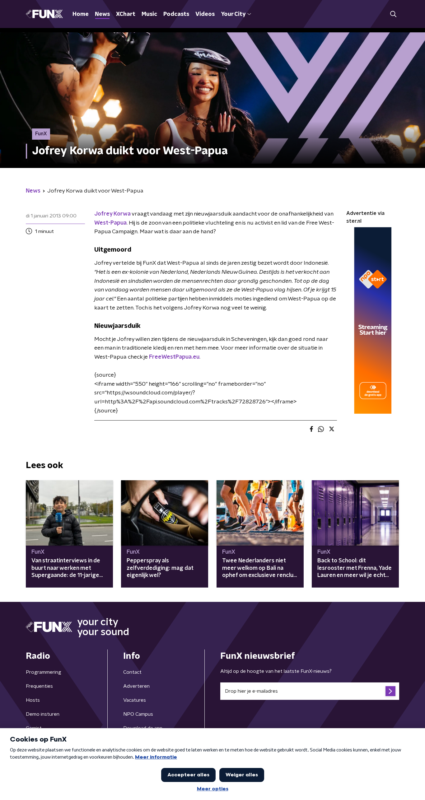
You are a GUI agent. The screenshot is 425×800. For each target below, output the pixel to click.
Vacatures (134, 700)
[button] (393, 14)
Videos (205, 14)
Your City (233, 14)
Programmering (43, 672)
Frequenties (39, 686)
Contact (132, 672)
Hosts (33, 700)
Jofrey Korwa (112, 214)
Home (80, 14)
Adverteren (136, 686)
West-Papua (110, 223)
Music (149, 14)
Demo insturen (42, 714)
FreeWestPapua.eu (174, 357)
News (102, 14)
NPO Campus (138, 714)
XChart (125, 14)
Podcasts (176, 14)
